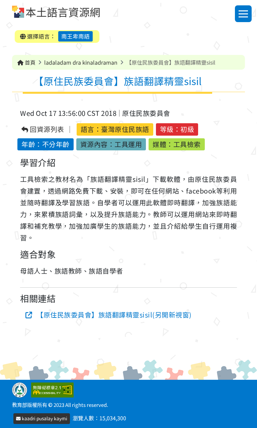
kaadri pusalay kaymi (44, 418)
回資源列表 (46, 129)
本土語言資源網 (62, 11)
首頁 (29, 62)
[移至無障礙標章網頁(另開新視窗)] (53, 389)
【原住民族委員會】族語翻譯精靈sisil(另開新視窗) (114, 314)
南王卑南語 (75, 36)
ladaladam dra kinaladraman (80, 62)
